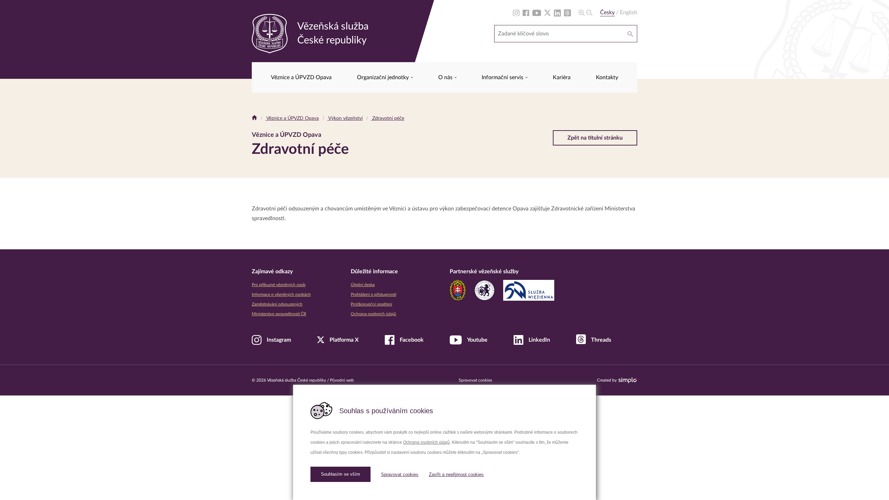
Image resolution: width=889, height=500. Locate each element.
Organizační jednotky (383, 77)
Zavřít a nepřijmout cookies (456, 474)
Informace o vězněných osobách (281, 294)
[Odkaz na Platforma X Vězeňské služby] (547, 12)
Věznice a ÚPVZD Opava (301, 77)
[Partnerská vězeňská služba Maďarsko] (484, 290)
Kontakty (607, 77)
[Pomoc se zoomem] (585, 12)
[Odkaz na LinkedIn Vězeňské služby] (557, 12)
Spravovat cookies (399, 474)
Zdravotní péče (387, 118)
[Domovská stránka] (254, 118)
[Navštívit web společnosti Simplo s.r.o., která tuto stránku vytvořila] (627, 380)
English (628, 12)
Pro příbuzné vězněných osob (279, 285)
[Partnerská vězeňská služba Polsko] (528, 290)
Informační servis (503, 77)
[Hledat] (630, 33)
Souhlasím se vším (340, 474)
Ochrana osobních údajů (426, 442)
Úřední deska (363, 285)
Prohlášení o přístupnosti (373, 294)
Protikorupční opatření (371, 304)
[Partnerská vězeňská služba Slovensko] (458, 290)
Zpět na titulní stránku (595, 138)
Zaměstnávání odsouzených (277, 304)
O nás (446, 77)
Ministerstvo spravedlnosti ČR (279, 314)
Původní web (342, 380)
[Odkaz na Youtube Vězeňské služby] (536, 12)
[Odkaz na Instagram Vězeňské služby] (516, 12)
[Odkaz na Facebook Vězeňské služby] (526, 12)
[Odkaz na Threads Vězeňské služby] (567, 12)
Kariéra (562, 77)
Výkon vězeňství (345, 118)
